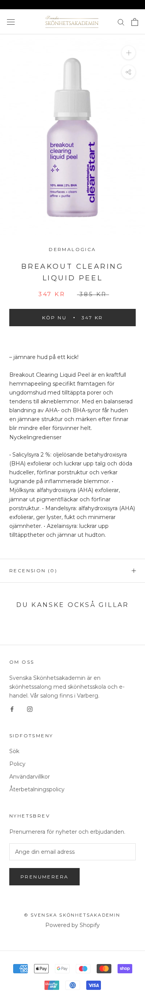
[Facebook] (12, 709)
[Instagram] (29, 709)
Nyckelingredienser (35, 437)
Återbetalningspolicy (37, 789)
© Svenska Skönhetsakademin (72, 915)
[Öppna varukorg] (134, 22)
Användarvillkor (29, 776)
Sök (14, 751)
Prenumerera (44, 877)
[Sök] (121, 22)
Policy (17, 763)
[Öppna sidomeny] (11, 22)
